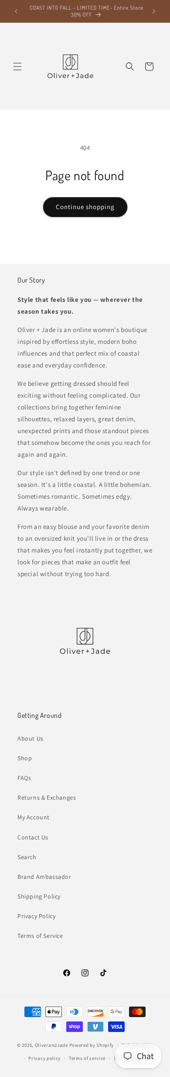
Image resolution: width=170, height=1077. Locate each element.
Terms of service (87, 1058)
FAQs (24, 778)
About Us (30, 738)
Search (27, 857)
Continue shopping (85, 207)
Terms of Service (40, 936)
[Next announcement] (153, 11)
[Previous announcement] (16, 11)
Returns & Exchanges (46, 797)
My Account (33, 817)
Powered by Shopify (91, 1045)
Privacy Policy (36, 916)
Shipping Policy (39, 896)
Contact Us (32, 837)
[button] (17, 66)
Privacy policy (44, 1058)
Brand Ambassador (44, 877)
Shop (24, 758)
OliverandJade (51, 1045)
